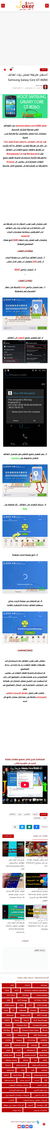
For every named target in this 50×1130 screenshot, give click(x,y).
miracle (44, 1070)
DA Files (25, 995)
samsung (37, 818)
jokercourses (21, 1065)
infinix (45, 1060)
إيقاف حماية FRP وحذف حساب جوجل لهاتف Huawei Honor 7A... (15, 895)
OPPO (7, 1020)
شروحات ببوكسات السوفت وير (17, 1095)
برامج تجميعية (9, 1080)
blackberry (31, 1050)
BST (17, 990)
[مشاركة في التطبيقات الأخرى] (15, 827)
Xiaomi (19, 1040)
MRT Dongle (42, 1015)
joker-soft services (40, 1065)
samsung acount (40, 1075)
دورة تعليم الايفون (40, 1090)
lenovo (8, 1065)
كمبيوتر (30, 1105)
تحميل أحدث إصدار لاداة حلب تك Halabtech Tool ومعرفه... (38, 926)
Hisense (44, 1010)
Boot (7, 990)
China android (41, 995)
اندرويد (44, 69)
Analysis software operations (35, 990)
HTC (30, 1005)
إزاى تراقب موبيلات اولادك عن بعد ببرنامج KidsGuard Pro (37, 863)
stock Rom (17, 1075)
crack (8, 1050)
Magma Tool (25, 1015)
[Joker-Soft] (25, 5)
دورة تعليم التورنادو (16, 1090)
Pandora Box (22, 1025)
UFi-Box (7, 1030)
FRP (8, 1000)
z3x (45, 1080)
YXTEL (8, 1040)
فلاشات (11, 1100)
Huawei (33, 1010)
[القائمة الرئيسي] (47, 6)
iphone (25, 1060)
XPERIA (44, 1040)
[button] (36, 827)
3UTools (44, 985)
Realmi (8, 1025)
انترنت (37, 1080)
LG (13, 1010)
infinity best (8, 1055)
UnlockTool (22, 1035)
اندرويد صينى (25, 1080)
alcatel (44, 1045)
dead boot (43, 1055)
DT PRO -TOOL (40, 1000)
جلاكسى (27, 814)
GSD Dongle (42, 1005)
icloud (18, 1055)
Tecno (44, 1030)
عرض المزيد (8, 836)
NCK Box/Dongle (40, 1020)
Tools (16, 1030)
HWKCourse (9, 1005)
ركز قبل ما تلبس (41, 1095)
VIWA (9, 1035)
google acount (30, 1055)
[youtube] (27, 1126)
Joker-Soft (14, 1122)
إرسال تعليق (39, 950)
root (44, 818)
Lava (6, 1010)
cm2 (19, 1050)
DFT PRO (11, 995)
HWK (21, 1005)
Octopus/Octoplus (40, 1025)
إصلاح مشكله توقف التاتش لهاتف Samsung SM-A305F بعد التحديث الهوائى (38, 896)
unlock (6, 1075)
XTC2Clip (31, 1040)
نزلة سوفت (16, 1110)
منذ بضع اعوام (42, 857)
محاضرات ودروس (40, 1110)
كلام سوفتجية (42, 1105)
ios (35, 1060)
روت (19, 814)
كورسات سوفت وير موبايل (13, 1105)
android (12, 814)
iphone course (11, 1060)
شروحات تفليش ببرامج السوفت (35, 1100)
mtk (32, 1070)
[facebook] (31, 1126)
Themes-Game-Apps (30, 1030)
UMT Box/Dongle (40, 1035)
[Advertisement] (25, 39)
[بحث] (3, 6)
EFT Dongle (22, 1000)
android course (20, 1045)
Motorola (10, 1015)
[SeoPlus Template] (37, 1122)
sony (28, 1075)
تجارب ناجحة (42, 1085)
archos (44, 1050)
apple (7, 1045)
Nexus (26, 1020)
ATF (12, 985)
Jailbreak (22, 1010)
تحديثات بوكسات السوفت (18, 1085)
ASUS (27, 985)
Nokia (16, 1020)
